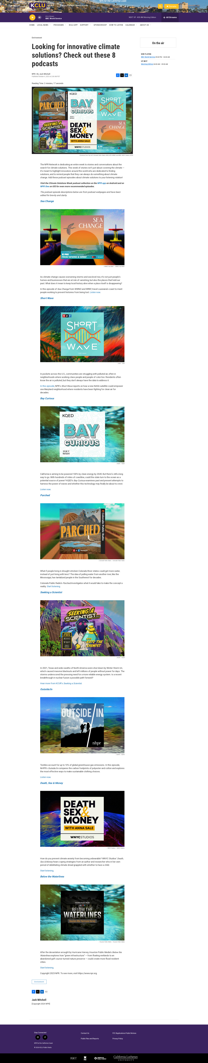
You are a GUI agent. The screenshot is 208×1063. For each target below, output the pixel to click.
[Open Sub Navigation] (50, 25)
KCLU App (73, 25)
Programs (59, 25)
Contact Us (85, 1033)
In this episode (47, 386)
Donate (172, 6)
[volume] (40, 17)
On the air (158, 43)
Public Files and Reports (90, 1039)
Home (32, 25)
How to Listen (116, 25)
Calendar (130, 25)
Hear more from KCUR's (61, 683)
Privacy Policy (118, 1039)
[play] (32, 17)
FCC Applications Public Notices (124, 1033)
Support (84, 25)
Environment (37, 37)
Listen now (95, 292)
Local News (42, 25)
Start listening (53, 586)
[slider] (43, 17)
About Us (144, 25)
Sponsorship (100, 25)
